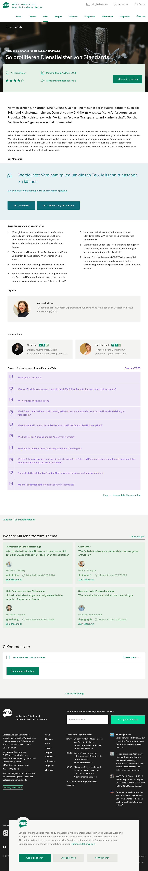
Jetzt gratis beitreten (127, 719)
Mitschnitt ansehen (128, 79)
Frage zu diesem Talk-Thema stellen (121, 495)
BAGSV (28, 773)
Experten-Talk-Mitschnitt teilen (19, 519)
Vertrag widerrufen (13, 787)
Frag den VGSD (132, 368)
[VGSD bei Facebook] (4, 848)
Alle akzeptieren (34, 857)
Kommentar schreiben (22, 671)
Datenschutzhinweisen (83, 843)
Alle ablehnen (68, 857)
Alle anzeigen (138, 536)
